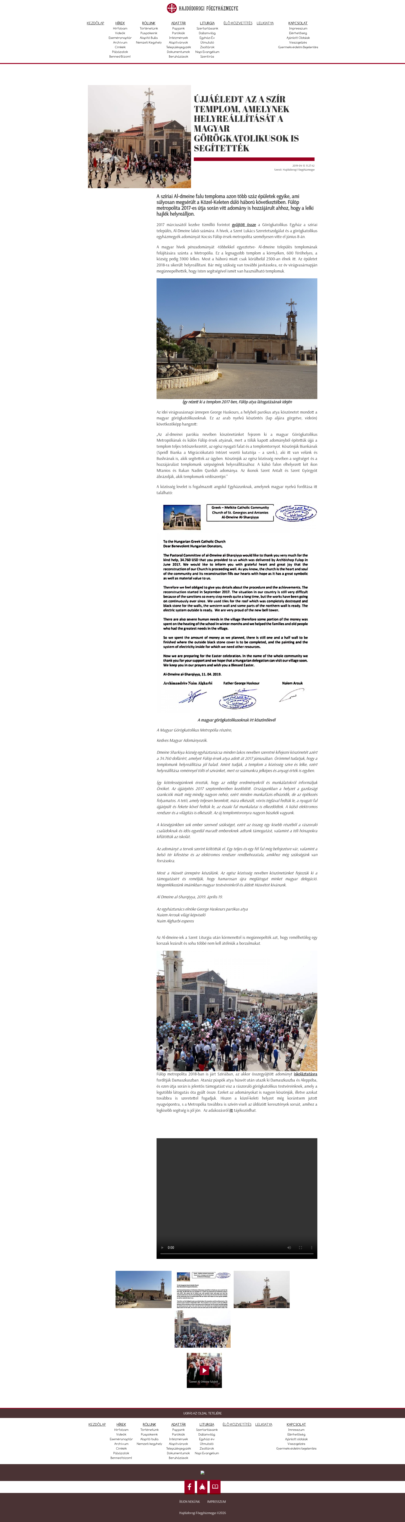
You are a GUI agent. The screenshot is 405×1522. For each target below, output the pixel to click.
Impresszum (298, 28)
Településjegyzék (178, 47)
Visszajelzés (298, 42)
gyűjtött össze (244, 224)
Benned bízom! (120, 56)
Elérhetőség (298, 33)
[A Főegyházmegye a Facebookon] (189, 1487)
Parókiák (178, 33)
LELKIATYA (263, 1424)
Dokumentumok (178, 52)
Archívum (120, 42)
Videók (120, 33)
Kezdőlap (95, 23)
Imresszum (296, 1430)
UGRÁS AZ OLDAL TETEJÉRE (203, 1413)
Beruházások (178, 56)
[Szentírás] (215, 1487)
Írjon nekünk (189, 1502)
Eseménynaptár (120, 38)
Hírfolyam (120, 28)
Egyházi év (207, 38)
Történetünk (149, 28)
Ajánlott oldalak (298, 38)
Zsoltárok (207, 47)
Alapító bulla (149, 38)
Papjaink (178, 28)
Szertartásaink (207, 28)
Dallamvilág (207, 33)
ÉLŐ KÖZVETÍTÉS (237, 1424)
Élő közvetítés (238, 23)
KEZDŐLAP (97, 1424)
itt (231, 1110)
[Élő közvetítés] (202, 1487)
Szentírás (207, 56)
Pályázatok (120, 52)
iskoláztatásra (305, 1074)
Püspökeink (149, 33)
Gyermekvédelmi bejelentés (298, 47)
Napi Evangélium (207, 52)
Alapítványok (178, 42)
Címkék (120, 47)
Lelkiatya (265, 23)
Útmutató (207, 42)
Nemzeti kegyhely (149, 42)
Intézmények (178, 38)
